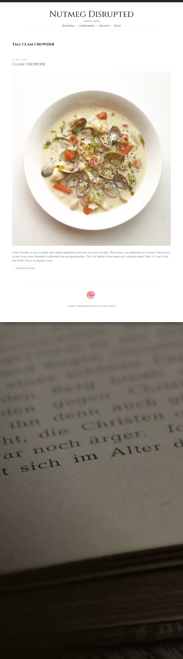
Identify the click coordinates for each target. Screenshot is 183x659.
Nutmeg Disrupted (91, 14)
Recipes (104, 26)
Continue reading (25, 268)
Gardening (87, 26)
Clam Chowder (28, 64)
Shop (117, 26)
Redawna (68, 26)
